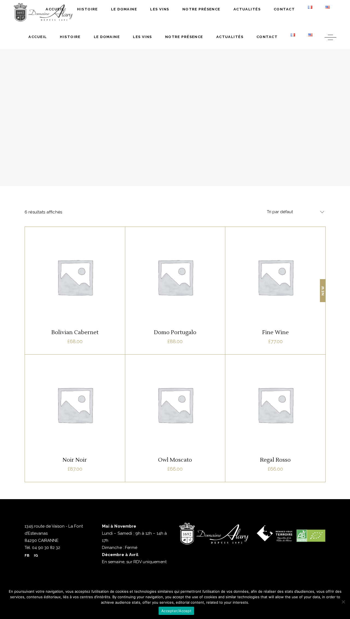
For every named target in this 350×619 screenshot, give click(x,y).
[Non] (343, 601)
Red (67, 261)
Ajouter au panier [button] (75, 321)
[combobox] (293, 212)
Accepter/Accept (176, 611)
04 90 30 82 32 (45, 547)
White (80, 261)
